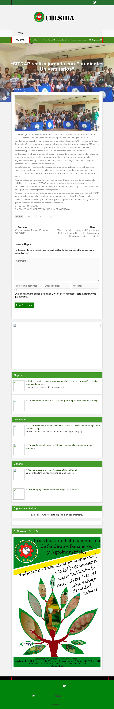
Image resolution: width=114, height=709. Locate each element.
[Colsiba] (57, 17)
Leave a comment (87, 80)
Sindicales (72, 80)
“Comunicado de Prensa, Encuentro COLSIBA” (32, 230)
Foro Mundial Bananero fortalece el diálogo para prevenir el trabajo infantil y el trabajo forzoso (66, 40)
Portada (64, 80)
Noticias (56, 80)
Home (15, 89)
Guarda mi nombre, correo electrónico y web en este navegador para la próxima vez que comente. (55, 295)
